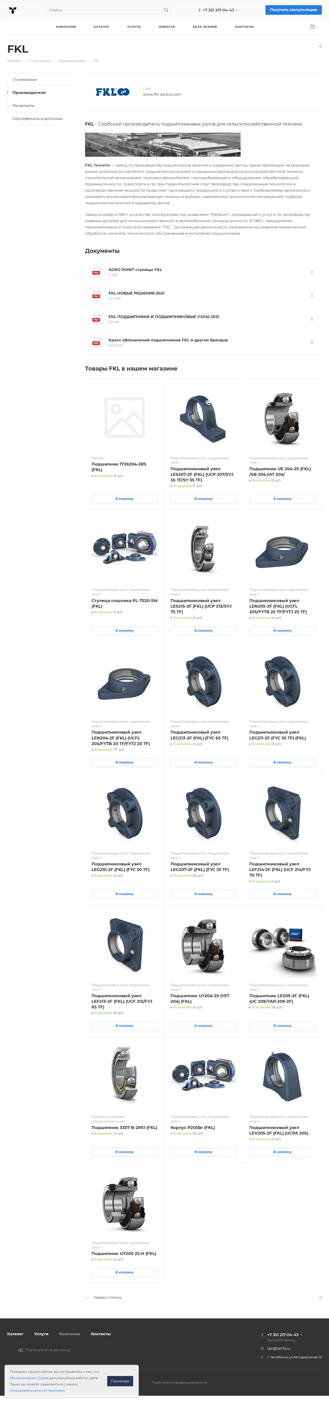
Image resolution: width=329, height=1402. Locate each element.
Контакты (101, 1334)
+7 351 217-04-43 (218, 10)
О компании (25, 79)
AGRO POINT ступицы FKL (135, 269)
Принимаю (120, 1381)
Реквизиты (23, 105)
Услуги (41, 1334)
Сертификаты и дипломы (37, 118)
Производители (29, 92)
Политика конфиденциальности (179, 1382)
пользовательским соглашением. (37, 1391)
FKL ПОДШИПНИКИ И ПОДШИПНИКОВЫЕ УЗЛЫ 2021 (164, 316)
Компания (69, 1334)
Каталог (15, 1334)
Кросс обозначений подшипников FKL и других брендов (168, 340)
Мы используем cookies (29, 1378)
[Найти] (167, 10)
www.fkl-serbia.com (162, 94)
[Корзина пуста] (312, 27)
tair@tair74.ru (279, 1348)
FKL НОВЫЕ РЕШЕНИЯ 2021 (136, 293)
